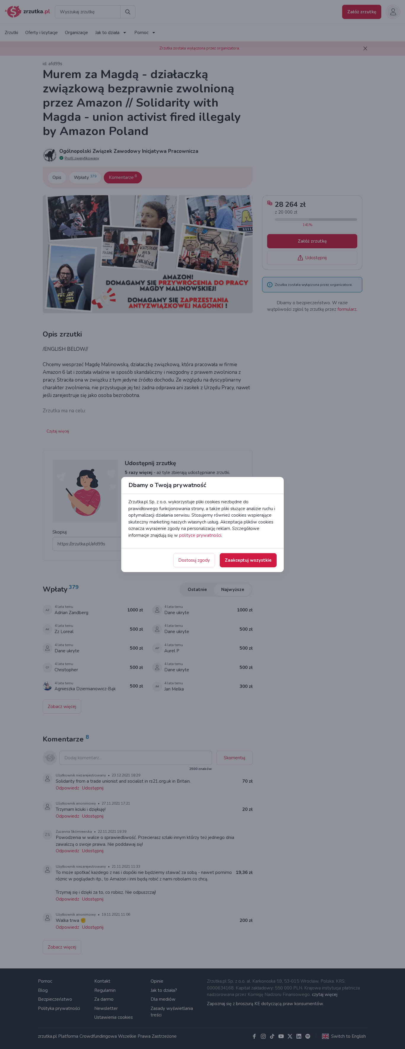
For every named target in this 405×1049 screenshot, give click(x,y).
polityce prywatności (200, 535)
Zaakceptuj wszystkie (248, 560)
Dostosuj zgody (194, 560)
